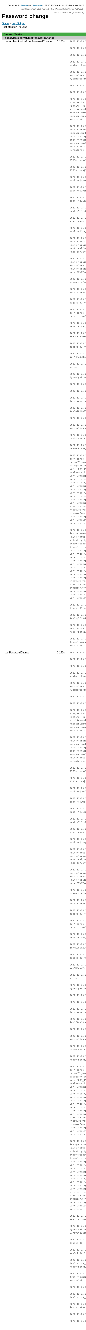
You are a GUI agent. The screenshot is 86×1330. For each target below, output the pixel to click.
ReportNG (37, 5)
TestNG (24, 5)
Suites (5, 23)
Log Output (18, 23)
